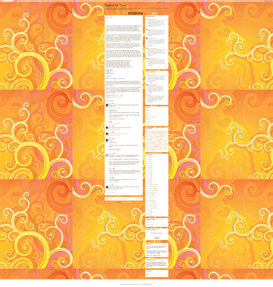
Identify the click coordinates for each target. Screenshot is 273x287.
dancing (160, 141)
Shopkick (148, 119)
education (148, 142)
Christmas (165, 132)
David (110, 103)
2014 (149, 173)
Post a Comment (110, 192)
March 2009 (152, 204)
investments (148, 144)
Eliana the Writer (152, 19)
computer (156, 141)
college (151, 141)
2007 (149, 212)
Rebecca (111, 168)
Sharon (110, 138)
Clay (147, 133)
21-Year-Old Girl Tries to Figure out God (156, 20)
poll (164, 146)
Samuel (159, 136)
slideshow (148, 149)
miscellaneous (157, 144)
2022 (149, 157)
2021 (149, 159)
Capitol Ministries (159, 130)
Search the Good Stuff (151, 117)
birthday (149, 139)
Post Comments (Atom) (126, 202)
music (153, 146)
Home (124, 198)
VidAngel (148, 123)
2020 (149, 161)
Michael (163, 135)
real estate (157, 147)
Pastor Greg (150, 38)
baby (161, 137)
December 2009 (153, 184)
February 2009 (152, 206)
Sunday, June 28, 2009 (113, 182)
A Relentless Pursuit (153, 58)
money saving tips (113, 97)
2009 (149, 182)
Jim (146, 135)
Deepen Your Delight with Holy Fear (155, 86)
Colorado (150, 133)
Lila (151, 135)
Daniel (154, 133)
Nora (166, 135)
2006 (149, 214)
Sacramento (153, 136)
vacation (148, 150)
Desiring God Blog (152, 84)
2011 (149, 178)
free (163, 142)
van (150, 150)
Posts (149, 222)
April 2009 (151, 202)
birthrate (153, 139)
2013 (149, 175)
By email (148, 274)
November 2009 (153, 186)
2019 (149, 163)
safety (161, 147)
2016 (149, 169)
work (156, 150)
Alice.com (109, 17)
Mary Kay (158, 135)
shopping (119, 97)
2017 (149, 167)
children (161, 139)
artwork (152, 137)
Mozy (147, 112)
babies (156, 137)
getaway (148, 143)
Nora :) (110, 125)
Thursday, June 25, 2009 (114, 150)
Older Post (139, 198)
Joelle (110, 177)
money (162, 144)
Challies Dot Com (152, 74)
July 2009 (151, 194)
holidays (161, 143)
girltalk (149, 95)
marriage (152, 144)
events (159, 142)
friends (166, 142)
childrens (165, 139)
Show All (165, 67)
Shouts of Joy (151, 29)
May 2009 (151, 200)
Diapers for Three (115, 5)
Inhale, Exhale (151, 49)
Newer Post (109, 198)
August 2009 (152, 192)
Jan (166, 133)
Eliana (161, 133)
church (147, 141)
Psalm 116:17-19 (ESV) (153, 39)
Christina (111, 153)
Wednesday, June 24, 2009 (114, 108)
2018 (149, 165)
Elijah (164, 133)
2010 (149, 180)
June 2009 (151, 196)
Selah (162, 136)
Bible (150, 130)
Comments (150, 224)
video (153, 150)
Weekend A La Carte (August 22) (154, 75)
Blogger (150, 284)
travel (159, 149)
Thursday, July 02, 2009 (114, 189)
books (156, 139)
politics (161, 146)
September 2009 (153, 190)
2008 (149, 210)
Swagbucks (148, 121)
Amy (147, 130)
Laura (149, 135)
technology (153, 149)
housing (165, 143)
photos (157, 146)
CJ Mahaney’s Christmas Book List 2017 (156, 96)
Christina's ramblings (156, 132)
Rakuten (148, 114)
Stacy (110, 185)
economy (165, 141)
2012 (149, 177)
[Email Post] (121, 95)
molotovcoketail (140, 284)
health (157, 143)
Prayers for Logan (152, 48)
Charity (165, 130)
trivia (163, 149)
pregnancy (152, 147)
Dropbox (148, 110)
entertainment (154, 142)
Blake (153, 130)
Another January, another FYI (154, 59)
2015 (149, 171)
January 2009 (152, 208)
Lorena (154, 135)
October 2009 (152, 188)
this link (116, 87)
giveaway (153, 143)
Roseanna (148, 136)
